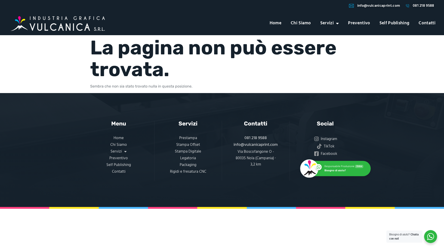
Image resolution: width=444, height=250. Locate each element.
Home (275, 23)
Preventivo (359, 23)
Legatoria (188, 158)
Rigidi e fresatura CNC (188, 172)
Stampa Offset (188, 145)
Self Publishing (394, 23)
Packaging (188, 165)
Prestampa (188, 138)
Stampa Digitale (188, 151)
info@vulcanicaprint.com (256, 144)
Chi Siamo (301, 23)
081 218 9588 (255, 138)
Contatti (427, 23)
